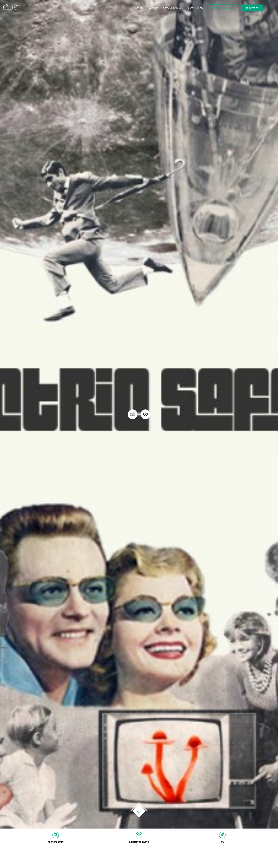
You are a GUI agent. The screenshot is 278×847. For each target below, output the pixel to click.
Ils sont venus (195, 7)
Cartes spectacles (222, 7)
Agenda (138, 7)
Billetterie (252, 7)
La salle (153, 7)
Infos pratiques (172, 7)
